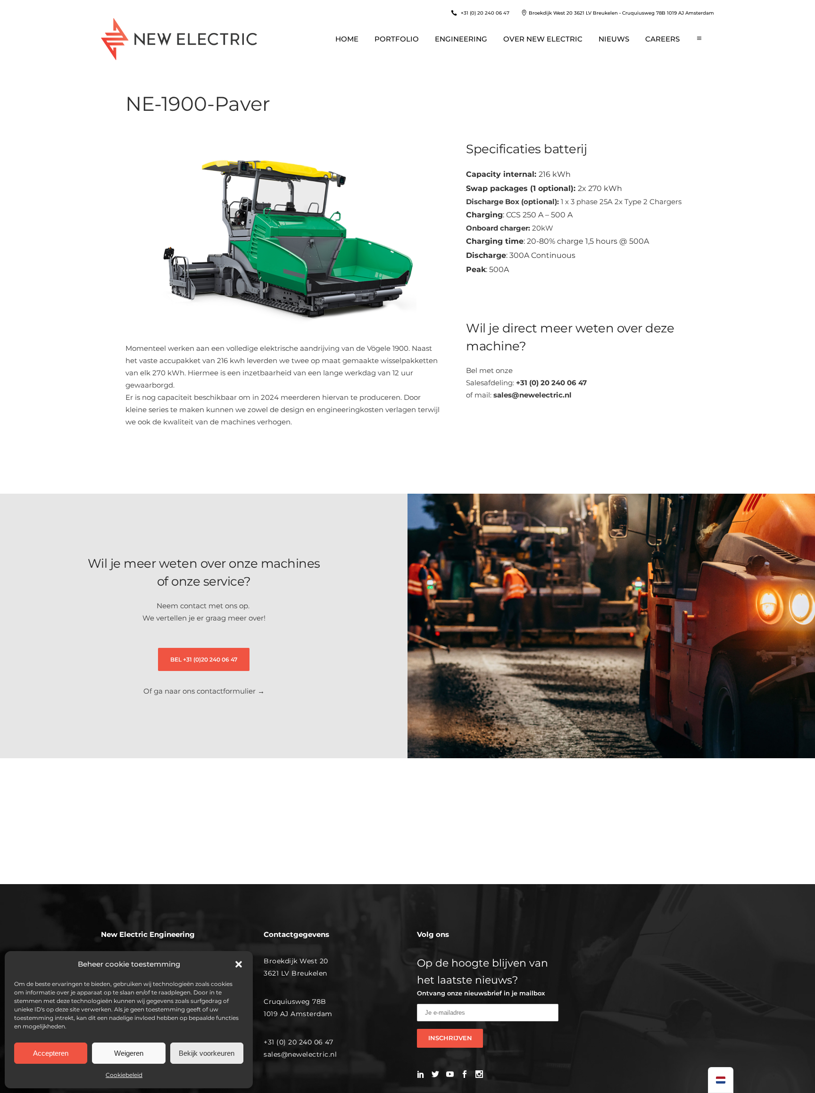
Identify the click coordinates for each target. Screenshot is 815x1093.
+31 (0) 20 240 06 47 (485, 13)
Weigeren (128, 1053)
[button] (238, 964)
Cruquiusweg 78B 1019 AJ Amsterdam (668, 13)
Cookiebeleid (124, 1074)
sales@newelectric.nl (532, 394)
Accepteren (50, 1053)
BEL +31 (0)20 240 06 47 (203, 659)
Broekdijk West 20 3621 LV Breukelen (573, 13)
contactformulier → (231, 691)
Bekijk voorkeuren (206, 1053)
